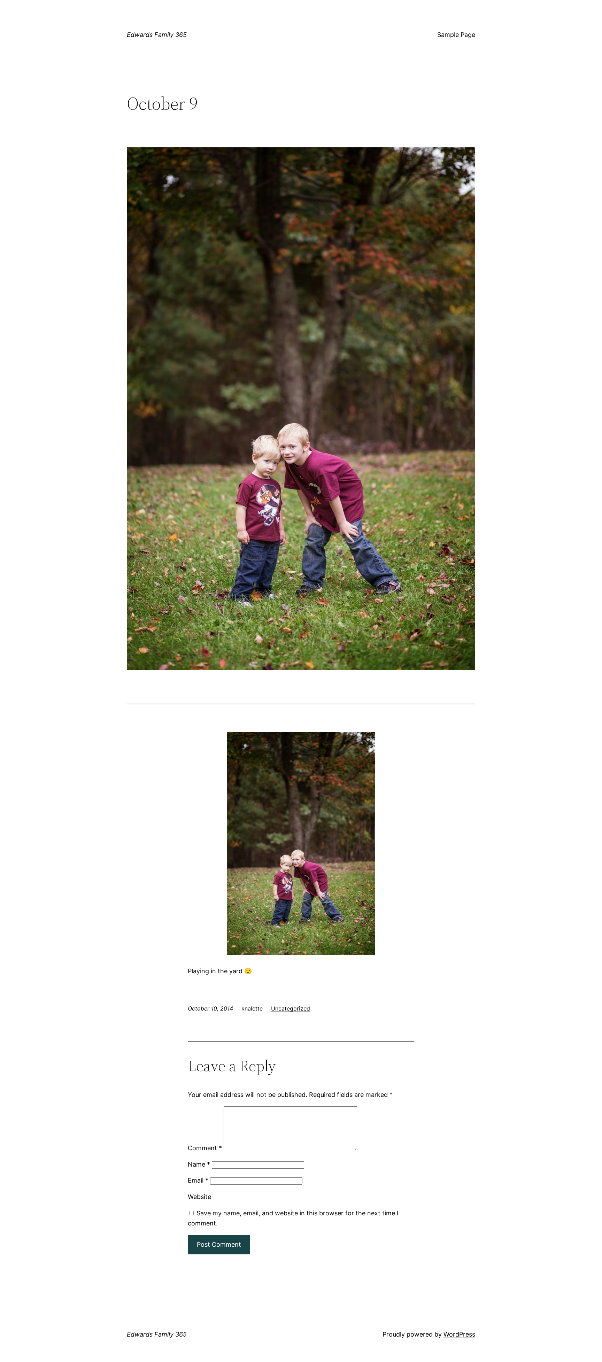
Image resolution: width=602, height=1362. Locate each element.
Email (198, 1180)
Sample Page (456, 34)
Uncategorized (290, 1008)
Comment (205, 1148)
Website (199, 1196)
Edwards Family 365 (157, 34)
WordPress (459, 1334)
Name (199, 1164)
